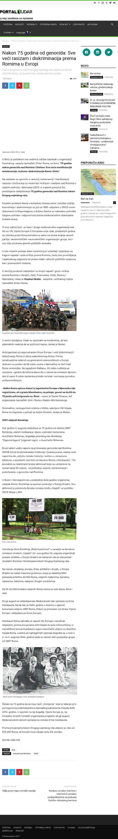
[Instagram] (102, 3)
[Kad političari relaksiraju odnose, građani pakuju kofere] (84, 85)
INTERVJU (31, 24)
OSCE (36, 753)
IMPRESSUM (7, 831)
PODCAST (63, 24)
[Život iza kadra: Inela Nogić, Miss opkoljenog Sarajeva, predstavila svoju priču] (84, 117)
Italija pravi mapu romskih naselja (19, 790)
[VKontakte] (114, 3)
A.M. (13, 750)
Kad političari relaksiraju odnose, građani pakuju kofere (101, 87)
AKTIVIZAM (92, 24)
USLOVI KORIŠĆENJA (86, 827)
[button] (112, 24)
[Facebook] (98, 3)
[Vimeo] (110, 3)
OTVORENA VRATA (48, 24)
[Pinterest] (19, 86)
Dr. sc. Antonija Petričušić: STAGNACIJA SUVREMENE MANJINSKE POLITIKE (103, 103)
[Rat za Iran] (84, 75)
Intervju (94, 110)
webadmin (85, 202)
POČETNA (8, 24)
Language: (21, 32)
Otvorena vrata (96, 77)
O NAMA (7, 32)
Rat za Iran (95, 73)
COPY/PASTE (79, 24)
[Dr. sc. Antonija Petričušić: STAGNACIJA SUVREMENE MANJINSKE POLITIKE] (84, 100)
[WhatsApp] (26, 86)
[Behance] (95, 3)
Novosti (5, 41)
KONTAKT (20, 831)
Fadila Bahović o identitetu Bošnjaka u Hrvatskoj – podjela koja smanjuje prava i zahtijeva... (101, 141)
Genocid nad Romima (22, 753)
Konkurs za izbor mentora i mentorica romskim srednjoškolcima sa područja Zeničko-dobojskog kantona (62, 795)
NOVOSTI (19, 24)
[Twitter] (106, 3)
